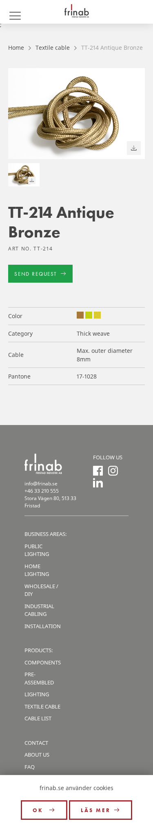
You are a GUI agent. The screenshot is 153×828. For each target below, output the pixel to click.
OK (39, 810)
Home (16, 47)
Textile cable (52, 47)
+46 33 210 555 (41, 490)
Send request (35, 273)
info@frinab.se (41, 483)
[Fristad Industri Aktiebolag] (76, 12)
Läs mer (96, 810)
